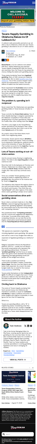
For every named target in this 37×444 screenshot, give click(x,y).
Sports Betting (20, 351)
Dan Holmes (6, 403)
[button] (34, 3)
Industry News (7, 385)
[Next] (33, 368)
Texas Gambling (8, 353)
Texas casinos (17, 353)
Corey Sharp (32, 403)
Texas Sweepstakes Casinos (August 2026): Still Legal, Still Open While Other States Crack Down (12, 391)
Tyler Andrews (10, 51)
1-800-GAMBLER (23, 439)
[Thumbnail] (13, 377)
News (4, 31)
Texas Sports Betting (9, 355)
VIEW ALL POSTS (16, 360)
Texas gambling (7, 270)
